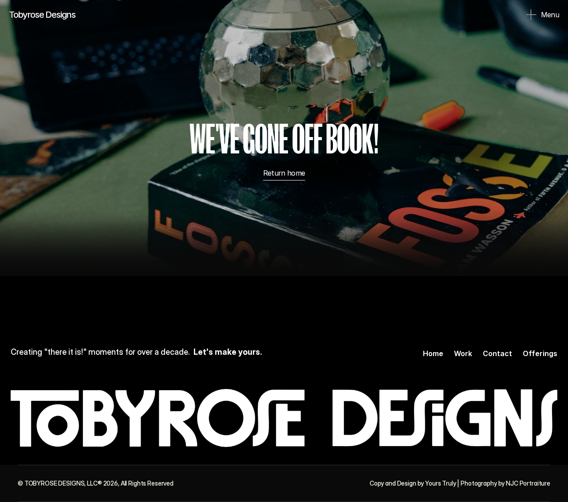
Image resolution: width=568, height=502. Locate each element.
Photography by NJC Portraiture (505, 483)
